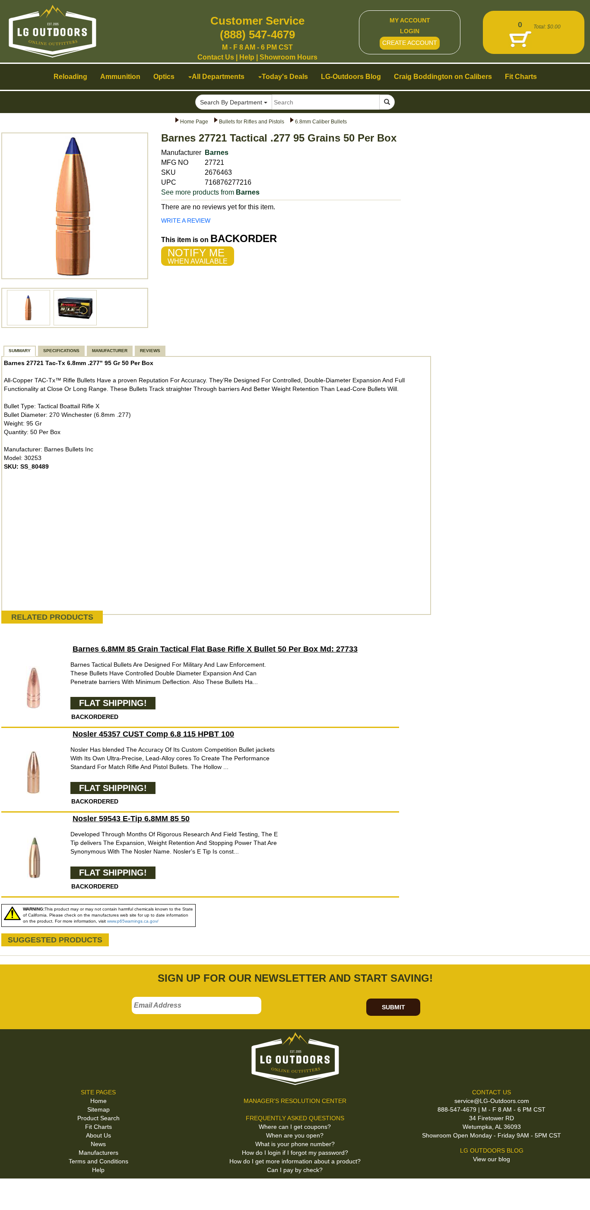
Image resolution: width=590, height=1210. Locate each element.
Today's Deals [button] (285, 76)
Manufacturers (98, 1152)
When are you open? (295, 1135)
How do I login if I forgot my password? (295, 1152)
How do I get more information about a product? (295, 1161)
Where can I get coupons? (295, 1126)
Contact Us (215, 57)
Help (246, 57)
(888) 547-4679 (257, 34)
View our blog (491, 1159)
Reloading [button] (70, 76)
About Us (98, 1135)
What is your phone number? (295, 1144)
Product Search (98, 1118)
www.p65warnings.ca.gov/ (133, 921)
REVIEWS (150, 350)
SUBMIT (393, 1007)
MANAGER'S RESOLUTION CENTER (295, 1100)
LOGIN (409, 31)
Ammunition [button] (120, 76)
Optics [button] (163, 76)
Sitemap (98, 1109)
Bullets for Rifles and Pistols (251, 122)
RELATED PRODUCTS (52, 617)
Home (98, 1100)
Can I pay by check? (295, 1169)
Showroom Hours (288, 57)
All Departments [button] (218, 76)
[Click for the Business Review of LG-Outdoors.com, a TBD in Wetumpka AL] (16, 1192)
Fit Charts (98, 1126)
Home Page (194, 122)
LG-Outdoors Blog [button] (351, 76)
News (98, 1144)
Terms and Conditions (98, 1161)
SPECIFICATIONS (61, 350)
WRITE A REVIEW (185, 220)
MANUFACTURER (109, 350)
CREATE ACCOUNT (409, 42)
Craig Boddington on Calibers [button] (443, 76)
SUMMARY (20, 350)
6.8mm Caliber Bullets (321, 122)
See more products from (210, 192)
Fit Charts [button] (521, 76)
